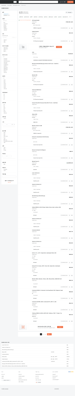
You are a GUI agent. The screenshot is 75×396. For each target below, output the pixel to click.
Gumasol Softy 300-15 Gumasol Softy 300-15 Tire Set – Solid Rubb (45, 102)
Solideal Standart (35, 31)
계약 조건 (20, 374)
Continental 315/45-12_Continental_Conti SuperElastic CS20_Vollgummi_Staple (47, 290)
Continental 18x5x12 (36, 230)
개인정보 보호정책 (21, 376)
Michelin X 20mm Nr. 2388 (37, 125)
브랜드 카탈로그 (21, 381)
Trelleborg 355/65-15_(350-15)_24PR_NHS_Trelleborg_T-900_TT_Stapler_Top (47, 313)
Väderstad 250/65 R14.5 (36, 89)
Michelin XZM (34, 75)
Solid (33, 52)
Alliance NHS (34, 114)
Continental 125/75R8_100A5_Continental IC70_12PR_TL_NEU (44, 301)
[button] (69, 28)
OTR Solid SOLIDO (35, 20)
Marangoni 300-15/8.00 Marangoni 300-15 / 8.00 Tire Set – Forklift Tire (45, 63)
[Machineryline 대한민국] (7, 2)
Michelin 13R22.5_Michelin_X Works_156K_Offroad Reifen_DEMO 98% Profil (46, 278)
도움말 (3, 376)
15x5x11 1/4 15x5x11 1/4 (36, 184)
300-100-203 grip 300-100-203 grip (38, 195)
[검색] (19, 2)
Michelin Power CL (35, 161)
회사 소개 (3, 374)
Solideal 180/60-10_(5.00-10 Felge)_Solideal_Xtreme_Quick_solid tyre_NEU (46, 207)
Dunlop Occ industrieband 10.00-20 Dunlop (40, 136)
